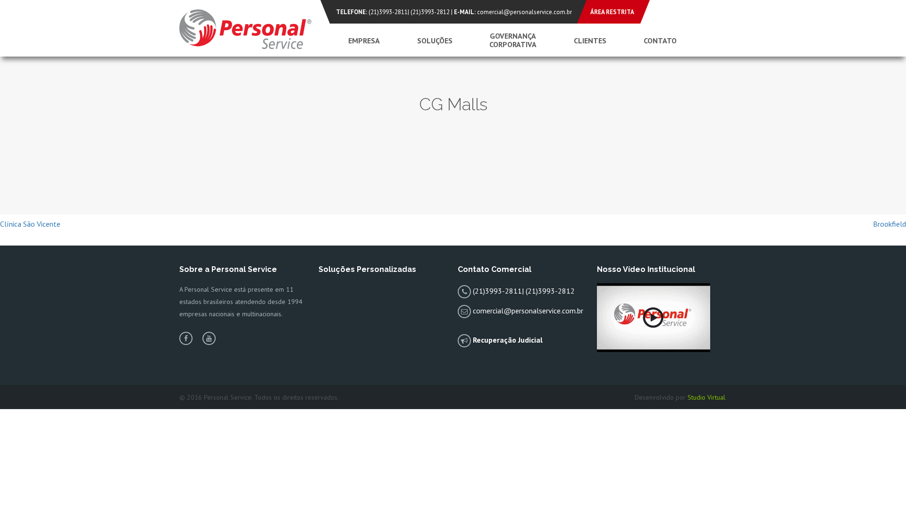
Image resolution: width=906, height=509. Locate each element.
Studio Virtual (706, 397)
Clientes (590, 40)
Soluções (435, 40)
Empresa (364, 40)
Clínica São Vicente (30, 224)
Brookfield (889, 224)
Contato (660, 40)
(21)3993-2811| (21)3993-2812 (409, 12)
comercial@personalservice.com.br (524, 12)
